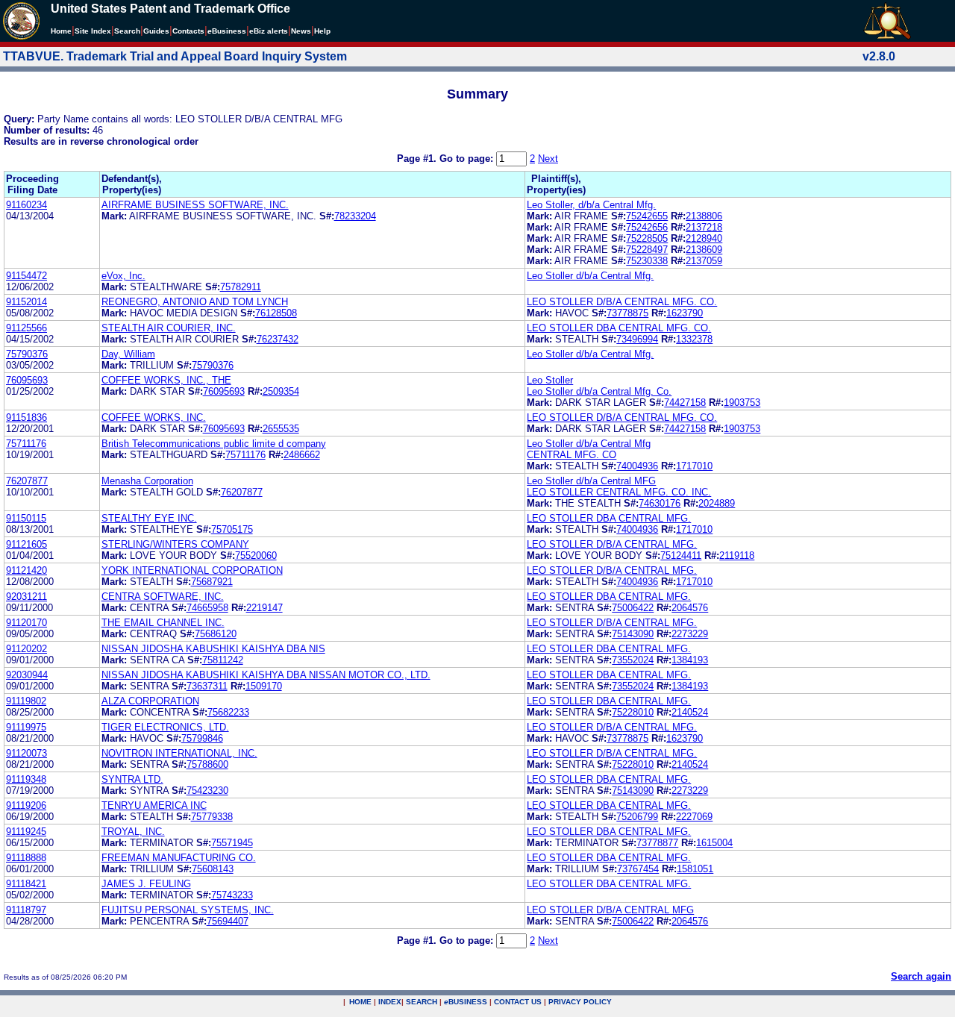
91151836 (26, 417)
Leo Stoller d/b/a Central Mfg (589, 443)
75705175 (232, 529)
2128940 (704, 238)
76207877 (27, 480)
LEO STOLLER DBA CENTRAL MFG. (609, 518)
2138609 (704, 249)
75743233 (232, 895)
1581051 (695, 868)
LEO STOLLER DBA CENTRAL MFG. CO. (619, 328)
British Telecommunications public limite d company (213, 443)
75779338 (212, 816)
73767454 (638, 868)
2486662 (302, 454)
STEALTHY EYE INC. (149, 518)
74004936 (637, 466)
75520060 (256, 555)
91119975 (26, 727)
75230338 (647, 260)
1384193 (689, 660)
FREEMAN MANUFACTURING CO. (178, 857)
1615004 (714, 842)
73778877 (657, 842)
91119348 (26, 779)
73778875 (627, 313)
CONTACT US (518, 1002)
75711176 (26, 443)
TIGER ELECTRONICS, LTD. (165, 727)
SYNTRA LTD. (132, 779)
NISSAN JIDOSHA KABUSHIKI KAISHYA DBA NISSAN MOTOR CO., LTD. (265, 674)
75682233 (228, 712)
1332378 (694, 339)
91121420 (26, 570)
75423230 (207, 790)
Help (322, 31)
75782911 (240, 286)
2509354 (281, 391)
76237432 (277, 339)
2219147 (264, 607)
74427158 (685, 402)
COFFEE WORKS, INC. (153, 417)
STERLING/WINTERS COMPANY (175, 544)
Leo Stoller (550, 380)
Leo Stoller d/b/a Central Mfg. (590, 275)
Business (226, 31)
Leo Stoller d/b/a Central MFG (591, 480)
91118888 (26, 857)
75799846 (202, 738)
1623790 (684, 313)
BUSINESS (465, 1002)
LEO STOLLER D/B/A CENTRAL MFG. (612, 544)
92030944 (27, 674)
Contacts (188, 31)
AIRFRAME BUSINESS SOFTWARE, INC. (195, 204)
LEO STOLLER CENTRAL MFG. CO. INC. (619, 492)
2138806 (704, 216)
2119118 (736, 555)
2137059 (704, 260)
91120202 (26, 648)
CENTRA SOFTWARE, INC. (162, 596)
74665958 (207, 607)
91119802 (26, 701)
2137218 (704, 227)
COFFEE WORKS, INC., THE (166, 380)
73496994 (637, 339)
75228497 (647, 249)
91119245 (26, 831)
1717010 (694, 466)
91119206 (26, 805)
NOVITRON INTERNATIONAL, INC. (179, 753)
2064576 (689, 607)
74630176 (659, 503)
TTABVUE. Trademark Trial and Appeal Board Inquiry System (175, 56)
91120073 (26, 753)
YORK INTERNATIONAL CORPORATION (192, 570)
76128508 (276, 313)
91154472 (26, 275)
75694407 (227, 921)
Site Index (93, 31)
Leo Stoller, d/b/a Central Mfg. (591, 204)
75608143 (213, 868)
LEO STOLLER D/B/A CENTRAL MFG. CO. (622, 301)
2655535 (281, 428)
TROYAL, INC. (133, 831)
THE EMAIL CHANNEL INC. (163, 622)
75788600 (207, 764)
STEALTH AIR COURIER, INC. (168, 328)
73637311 (207, 686)
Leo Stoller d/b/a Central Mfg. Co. (599, 391)
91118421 (26, 883)
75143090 (633, 633)
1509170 (263, 686)
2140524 (689, 712)
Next (548, 158)
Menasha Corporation (147, 480)
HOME (360, 1002)
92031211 (26, 596)
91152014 (26, 301)
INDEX (389, 1002)
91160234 (26, 204)
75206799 (637, 816)
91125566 (26, 328)
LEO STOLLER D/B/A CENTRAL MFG (610, 910)
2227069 (694, 816)
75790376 (27, 354)
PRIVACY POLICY (580, 1002)
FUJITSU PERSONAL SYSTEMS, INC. (187, 910)
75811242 (222, 660)
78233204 (355, 216)
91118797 (26, 910)
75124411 (680, 555)
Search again (921, 976)
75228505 (647, 238)
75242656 (647, 227)
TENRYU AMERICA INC (154, 805)
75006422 (633, 607)
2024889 (716, 503)
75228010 (633, 712)
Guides (156, 31)
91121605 (26, 544)
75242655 (647, 216)
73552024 (633, 660)
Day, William (128, 354)
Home (61, 31)
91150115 (26, 518)
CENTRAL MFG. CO (571, 454)
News (301, 31)
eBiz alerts (268, 31)
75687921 (212, 581)
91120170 (26, 622)
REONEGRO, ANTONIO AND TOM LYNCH (194, 301)
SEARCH (421, 1002)
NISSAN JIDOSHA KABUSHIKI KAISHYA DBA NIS (213, 648)
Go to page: (467, 158)
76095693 (27, 380)
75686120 (216, 633)
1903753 (742, 402)
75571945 (232, 842)
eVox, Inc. (123, 275)
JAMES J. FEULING (146, 883)
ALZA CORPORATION (150, 701)
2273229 (689, 633)
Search (127, 31)
